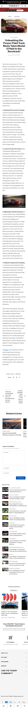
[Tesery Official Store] (14, 6)
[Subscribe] (25, 684)
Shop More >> (14, 590)
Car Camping (12, 508)
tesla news (18, 374)
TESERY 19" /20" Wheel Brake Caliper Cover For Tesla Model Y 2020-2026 (9, 613)
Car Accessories (13, 561)
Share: (9, 377)
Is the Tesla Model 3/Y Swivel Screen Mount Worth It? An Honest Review (17, 572)
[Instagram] (11, 687)
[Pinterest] (16, 377)
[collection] (10, 706)
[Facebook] (14, 377)
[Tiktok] (3, 692)
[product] (3, 706)
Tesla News (17, 16)
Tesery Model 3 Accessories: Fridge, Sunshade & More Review (17, 526)
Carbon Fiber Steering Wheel (16, 547)
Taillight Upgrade (13, 494)
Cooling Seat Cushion (14, 487)
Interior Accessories (14, 568)
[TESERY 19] (9, 601)
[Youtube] (24, 687)
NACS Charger (13, 515)
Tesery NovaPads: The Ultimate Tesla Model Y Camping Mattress (17, 542)
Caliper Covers (13, 531)
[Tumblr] (20, 687)
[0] (25, 6)
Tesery (6, 350)
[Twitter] (19, 377)
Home (9, 16)
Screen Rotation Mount (15, 501)
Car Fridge (12, 522)
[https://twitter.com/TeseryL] (15, 687)
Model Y (11, 554)
